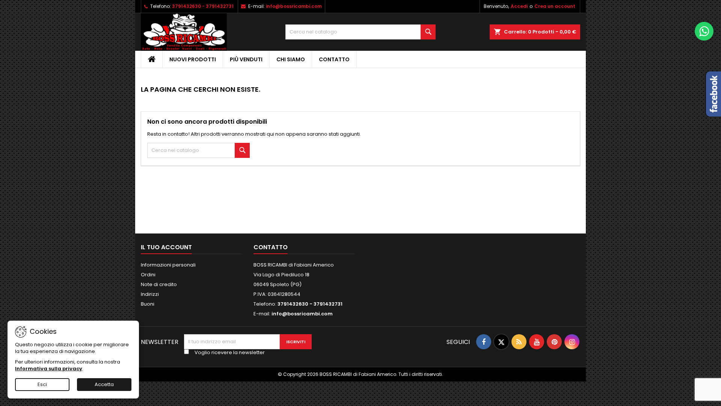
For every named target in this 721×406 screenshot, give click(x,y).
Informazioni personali (168, 264)
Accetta (104, 384)
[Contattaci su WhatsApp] (704, 31)
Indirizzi (150, 294)
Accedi (519, 6)
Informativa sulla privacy (48, 368)
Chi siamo (290, 59)
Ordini (148, 274)
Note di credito (159, 284)
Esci (42, 384)
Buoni (147, 304)
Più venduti (246, 59)
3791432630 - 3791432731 (203, 6)
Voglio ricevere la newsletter (230, 352)
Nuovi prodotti (192, 59)
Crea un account (554, 6)
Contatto (334, 59)
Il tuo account (166, 247)
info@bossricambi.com (294, 6)
